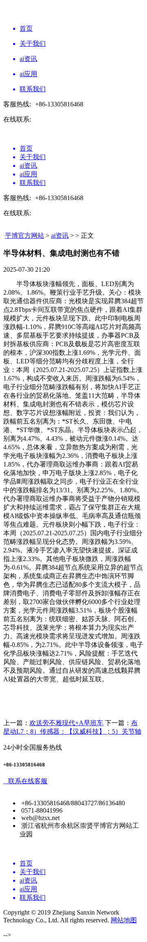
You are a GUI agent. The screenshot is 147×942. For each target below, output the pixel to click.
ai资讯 (60, 235)
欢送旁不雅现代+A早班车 (66, 722)
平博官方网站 (24, 235)
